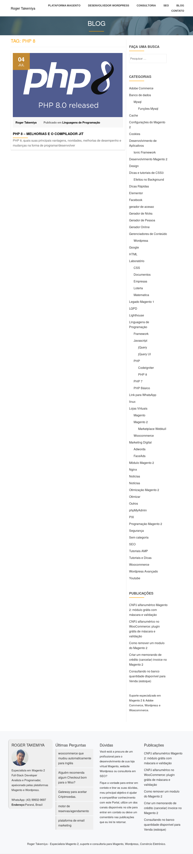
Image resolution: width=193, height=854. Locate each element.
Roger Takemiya (23, 8)
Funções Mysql (148, 108)
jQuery (142, 347)
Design (134, 166)
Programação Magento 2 (145, 524)
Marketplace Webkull (152, 429)
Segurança (136, 530)
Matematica (141, 295)
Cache (133, 115)
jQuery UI (144, 354)
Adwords (140, 449)
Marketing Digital (140, 442)
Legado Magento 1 (141, 301)
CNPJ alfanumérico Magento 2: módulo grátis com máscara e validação (148, 610)
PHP (137, 361)
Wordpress (141, 240)
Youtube (134, 578)
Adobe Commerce (141, 88)
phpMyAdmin (138, 510)
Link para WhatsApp (142, 395)
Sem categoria (139, 537)
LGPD (133, 308)
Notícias (134, 483)
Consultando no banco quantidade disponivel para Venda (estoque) (147, 676)
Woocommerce (144, 435)
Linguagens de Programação (81, 122)
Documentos (142, 274)
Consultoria (146, 5)
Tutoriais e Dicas (140, 558)
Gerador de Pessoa (142, 220)
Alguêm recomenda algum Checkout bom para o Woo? (72, 777)
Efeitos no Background (149, 179)
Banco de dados (140, 95)
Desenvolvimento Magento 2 (148, 159)
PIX (131, 517)
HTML (133, 254)
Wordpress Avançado (143, 571)
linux (132, 401)
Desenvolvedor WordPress (108, 5)
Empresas (140, 281)
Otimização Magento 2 (144, 490)
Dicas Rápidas (139, 186)
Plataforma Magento (64, 5)
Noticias (134, 476)
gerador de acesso (141, 206)
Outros (133, 503)
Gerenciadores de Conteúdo (148, 234)
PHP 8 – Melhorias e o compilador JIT (48, 133)
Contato (177, 10)
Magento (139, 415)
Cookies (134, 134)
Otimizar (134, 496)
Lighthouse (136, 315)
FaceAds (140, 456)
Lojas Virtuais (138, 408)
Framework (141, 333)
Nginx (133, 469)
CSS (137, 267)
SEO (166, 5)
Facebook (135, 200)
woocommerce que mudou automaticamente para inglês (74, 758)
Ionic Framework (145, 152)
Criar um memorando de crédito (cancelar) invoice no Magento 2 (148, 659)
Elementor (136, 193)
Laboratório (136, 261)
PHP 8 (142, 374)
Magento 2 (141, 422)
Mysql (138, 102)
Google (134, 247)
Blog (180, 5)
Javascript (140, 340)
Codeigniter (146, 367)
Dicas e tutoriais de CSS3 (146, 172)
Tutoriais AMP (138, 551)
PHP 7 (138, 381)
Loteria (138, 288)
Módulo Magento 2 (141, 462)
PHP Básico (142, 388)
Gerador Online (139, 227)
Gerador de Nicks (140, 213)
